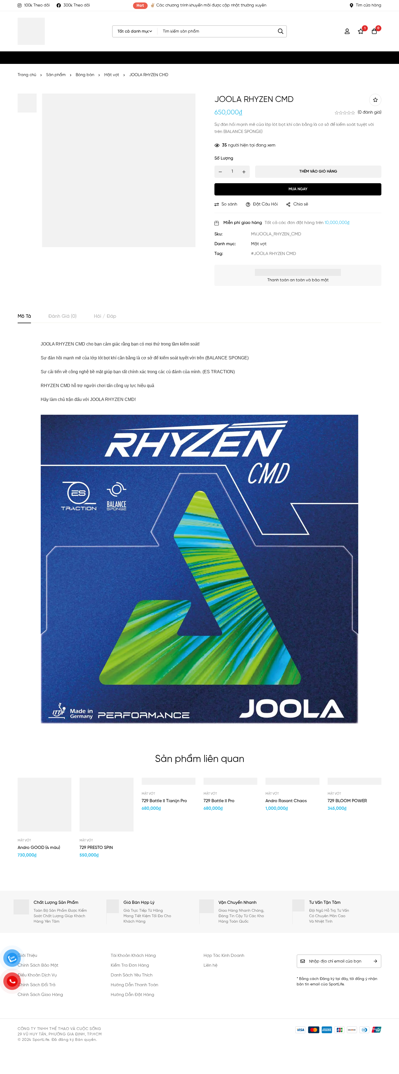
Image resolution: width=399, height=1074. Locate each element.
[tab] (24, 317)
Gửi (375, 961)
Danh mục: (225, 244)
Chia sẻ (300, 204)
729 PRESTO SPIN (96, 848)
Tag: (218, 254)
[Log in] (347, 31)
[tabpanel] (199, 531)
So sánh (229, 204)
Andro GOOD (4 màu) (39, 848)
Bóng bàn (85, 75)
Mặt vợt (111, 75)
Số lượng (223, 158)
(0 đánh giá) (369, 112)
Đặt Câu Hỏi (265, 204)
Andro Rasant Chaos (286, 801)
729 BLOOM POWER (347, 801)
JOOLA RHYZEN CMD (275, 254)
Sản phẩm (56, 75)
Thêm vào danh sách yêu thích (375, 100)
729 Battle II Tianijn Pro (164, 801)
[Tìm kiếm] (281, 31)
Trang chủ (27, 75)
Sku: (218, 234)
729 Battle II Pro (219, 801)
